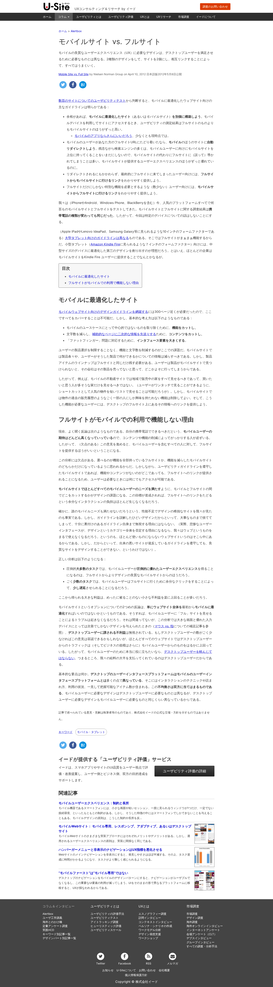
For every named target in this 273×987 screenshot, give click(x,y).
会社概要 (164, 970)
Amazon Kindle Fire (105, 244)
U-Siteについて (126, 970)
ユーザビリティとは (88, 16)
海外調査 (192, 922)
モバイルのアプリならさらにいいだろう (103, 136)
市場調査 (183, 16)
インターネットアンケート (203, 930)
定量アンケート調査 (55, 926)
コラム (62, 16)
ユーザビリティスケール (106, 930)
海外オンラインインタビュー (204, 926)
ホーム (47, 16)
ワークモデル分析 (149, 930)
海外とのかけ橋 (52, 922)
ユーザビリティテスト (105, 917)
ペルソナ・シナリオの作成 (155, 926)
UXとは (144, 16)
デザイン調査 (194, 917)
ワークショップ (148, 938)
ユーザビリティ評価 (120, 16)
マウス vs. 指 (163, 626)
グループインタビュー (200, 942)
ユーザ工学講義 (52, 917)
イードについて (206, 16)
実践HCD (48, 930)
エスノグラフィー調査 (152, 913)
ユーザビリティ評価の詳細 (184, 771)
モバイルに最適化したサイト (89, 276)
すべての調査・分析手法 (201, 946)
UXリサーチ (163, 16)
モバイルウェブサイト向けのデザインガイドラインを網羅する (103, 312)
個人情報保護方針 (136, 975)
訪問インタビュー (149, 917)
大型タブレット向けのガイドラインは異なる (97, 238)
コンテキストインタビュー (155, 922)
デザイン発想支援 (149, 934)
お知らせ (108, 970)
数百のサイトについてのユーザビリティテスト (92, 101)
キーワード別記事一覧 (57, 934)
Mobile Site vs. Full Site (74, 74)
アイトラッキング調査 (105, 922)
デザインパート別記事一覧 (59, 938)
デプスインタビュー (199, 938)
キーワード (66, 732)
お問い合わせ (147, 970)
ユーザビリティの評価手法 (107, 913)
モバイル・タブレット (91, 732)
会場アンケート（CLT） (201, 934)
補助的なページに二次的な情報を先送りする (124, 334)
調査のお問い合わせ (215, 6)
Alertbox (48, 913)
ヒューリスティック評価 (106, 926)
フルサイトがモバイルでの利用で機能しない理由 (103, 283)
